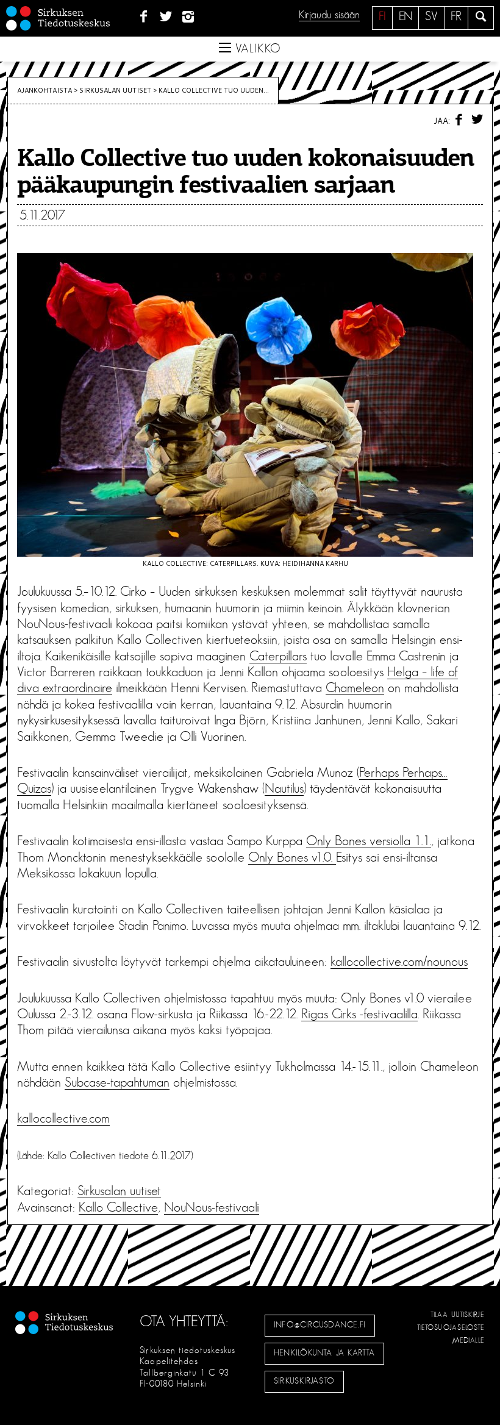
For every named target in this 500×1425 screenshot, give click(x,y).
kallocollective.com (63, 1118)
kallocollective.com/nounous (399, 961)
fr (456, 16)
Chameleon (355, 688)
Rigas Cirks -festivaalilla (359, 1014)
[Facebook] (143, 17)
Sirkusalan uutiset (115, 90)
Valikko (256, 49)
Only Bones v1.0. (292, 857)
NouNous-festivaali (211, 1207)
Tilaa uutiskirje (457, 1314)
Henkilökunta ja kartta (324, 1353)
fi (382, 16)
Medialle (468, 1340)
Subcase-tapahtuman (117, 1082)
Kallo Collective (118, 1207)
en (405, 16)
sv (431, 16)
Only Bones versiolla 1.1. (368, 841)
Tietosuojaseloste (451, 1327)
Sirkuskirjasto (304, 1381)
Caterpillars (278, 656)
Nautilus (284, 788)
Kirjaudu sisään (329, 15)
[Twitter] (166, 17)
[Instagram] (188, 17)
